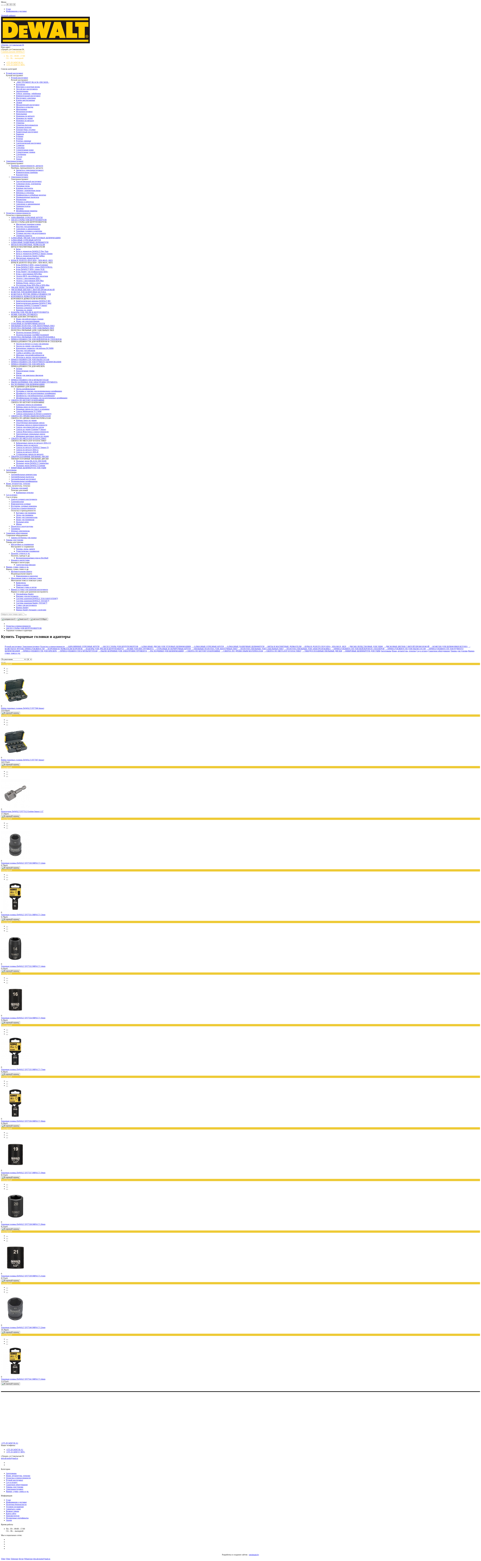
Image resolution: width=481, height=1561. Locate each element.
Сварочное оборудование (439, 651)
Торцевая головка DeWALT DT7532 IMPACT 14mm (23, 966)
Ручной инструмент (13, 646)
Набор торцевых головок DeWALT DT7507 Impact (22, 760)
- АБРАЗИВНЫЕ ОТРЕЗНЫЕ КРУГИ (82, 646)
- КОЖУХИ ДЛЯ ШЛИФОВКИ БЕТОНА (449, 646)
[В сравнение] (7, 722)
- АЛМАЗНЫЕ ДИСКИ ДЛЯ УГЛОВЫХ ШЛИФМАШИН (165, 646)
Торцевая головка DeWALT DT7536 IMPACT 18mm (23, 1121)
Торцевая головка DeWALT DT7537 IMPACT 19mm (23, 1173)
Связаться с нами (13, 1509)
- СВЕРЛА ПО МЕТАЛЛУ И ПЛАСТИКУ (282, 651)
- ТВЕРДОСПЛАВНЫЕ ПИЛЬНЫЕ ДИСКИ (322, 651)
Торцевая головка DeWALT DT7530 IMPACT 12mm (23, 863)
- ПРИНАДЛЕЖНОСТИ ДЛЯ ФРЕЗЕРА (38, 651)
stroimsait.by (254, 1555)
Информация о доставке (16, 11)
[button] (12, 45)
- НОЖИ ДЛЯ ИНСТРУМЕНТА (139, 649)
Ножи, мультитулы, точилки (404, 651)
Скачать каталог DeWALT (13, 52)
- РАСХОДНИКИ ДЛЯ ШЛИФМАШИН (166, 651)
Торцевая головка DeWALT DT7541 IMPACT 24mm (23, 1379)
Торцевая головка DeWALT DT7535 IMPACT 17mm (23, 1069)
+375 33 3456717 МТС (15, 65)
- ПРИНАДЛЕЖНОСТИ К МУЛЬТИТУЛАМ (77, 651)
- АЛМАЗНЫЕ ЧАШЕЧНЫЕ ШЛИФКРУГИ (244, 646)
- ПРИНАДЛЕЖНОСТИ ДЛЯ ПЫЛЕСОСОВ (405, 649)
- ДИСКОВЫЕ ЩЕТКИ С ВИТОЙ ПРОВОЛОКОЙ (406, 646)
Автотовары (386, 651)
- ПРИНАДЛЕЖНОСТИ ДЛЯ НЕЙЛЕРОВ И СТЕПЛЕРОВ (357, 649)
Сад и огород (422, 651)
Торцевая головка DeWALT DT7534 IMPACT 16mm (23, 1018)
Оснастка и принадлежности (18, 626)
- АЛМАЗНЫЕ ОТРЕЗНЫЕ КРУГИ (207, 646)
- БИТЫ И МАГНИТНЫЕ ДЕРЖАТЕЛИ (283, 646)
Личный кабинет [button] (8, 15)
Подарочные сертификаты (17, 1518)
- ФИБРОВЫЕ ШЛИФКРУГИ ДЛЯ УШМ (361, 651)
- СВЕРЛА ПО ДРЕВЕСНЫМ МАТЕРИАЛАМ (242, 651)
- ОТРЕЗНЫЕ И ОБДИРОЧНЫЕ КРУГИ (172, 649)
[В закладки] (7, 673)
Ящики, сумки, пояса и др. (17, 1491)
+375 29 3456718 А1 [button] (9, 1443)
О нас (8, 9)
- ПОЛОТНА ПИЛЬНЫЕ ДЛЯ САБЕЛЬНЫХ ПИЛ (260, 649)
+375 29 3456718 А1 (14, 62)
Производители (12, 1516)
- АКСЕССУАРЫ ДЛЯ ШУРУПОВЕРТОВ (119, 646)
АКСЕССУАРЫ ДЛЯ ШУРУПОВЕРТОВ (24, 628)
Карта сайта (11, 1513)
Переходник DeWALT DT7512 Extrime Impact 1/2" (22, 811)
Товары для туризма (459, 651)
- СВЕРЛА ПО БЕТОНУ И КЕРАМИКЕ (202, 651)
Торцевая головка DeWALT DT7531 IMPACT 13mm (23, 915)
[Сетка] (5, 662)
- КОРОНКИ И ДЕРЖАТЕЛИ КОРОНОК (64, 649)
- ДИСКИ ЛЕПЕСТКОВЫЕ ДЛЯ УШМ (365, 646)
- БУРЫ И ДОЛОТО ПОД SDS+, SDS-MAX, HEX (324, 646)
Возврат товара (12, 1511)
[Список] (2, 662)
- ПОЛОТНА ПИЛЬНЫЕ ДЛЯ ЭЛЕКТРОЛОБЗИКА (307, 649)
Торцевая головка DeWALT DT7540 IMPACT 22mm (23, 1327)
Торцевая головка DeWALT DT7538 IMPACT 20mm (23, 1224)
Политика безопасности (16, 1504)
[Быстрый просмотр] (7, 668)
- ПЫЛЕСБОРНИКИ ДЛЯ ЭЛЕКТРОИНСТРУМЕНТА (122, 651)
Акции (9, 1520)
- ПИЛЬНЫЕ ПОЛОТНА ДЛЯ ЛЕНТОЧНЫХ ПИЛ (214, 649)
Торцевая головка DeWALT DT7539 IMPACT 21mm (23, 1276)
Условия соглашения (15, 1507)
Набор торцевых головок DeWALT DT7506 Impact (22, 708)
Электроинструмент (31, 646)
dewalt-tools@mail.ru (9, 1458)
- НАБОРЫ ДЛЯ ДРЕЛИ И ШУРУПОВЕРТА (103, 649)
